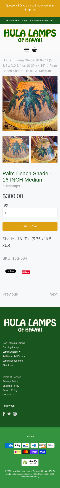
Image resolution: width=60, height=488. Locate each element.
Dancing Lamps (11, 347)
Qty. (5, 205)
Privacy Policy (10, 381)
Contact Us (8, 394)
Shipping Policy (10, 385)
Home (6, 60)
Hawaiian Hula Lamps (22, 471)
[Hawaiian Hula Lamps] (30, 36)
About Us (7, 365)
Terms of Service (11, 376)
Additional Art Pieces (13, 356)
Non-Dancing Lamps (13, 342)
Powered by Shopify (30, 476)
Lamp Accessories (12, 360)
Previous (10, 294)
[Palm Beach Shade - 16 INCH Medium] (15, 149)
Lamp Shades (10, 351)
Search (30, 436)
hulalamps (11, 186)
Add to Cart (30, 226)
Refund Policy (10, 390)
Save (27, 272)
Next (53, 294)
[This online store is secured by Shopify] (30, 465)
